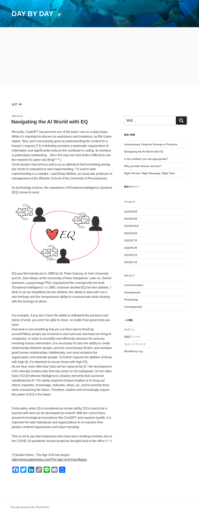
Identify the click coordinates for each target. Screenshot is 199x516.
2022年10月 (131, 225)
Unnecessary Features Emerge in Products (150, 144)
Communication (133, 285)
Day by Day (32, 14)
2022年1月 (130, 262)
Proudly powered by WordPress (29, 507)
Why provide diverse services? (143, 166)
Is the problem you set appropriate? (146, 158)
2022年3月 (130, 247)
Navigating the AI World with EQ (49, 122)
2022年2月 (130, 255)
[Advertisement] (99, 56)
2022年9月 (130, 233)
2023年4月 (130, 218)
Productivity (131, 299)
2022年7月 (130, 240)
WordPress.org (133, 351)
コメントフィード (135, 344)
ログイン (129, 329)
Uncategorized (133, 306)
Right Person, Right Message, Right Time (149, 173)
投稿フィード (132, 336)
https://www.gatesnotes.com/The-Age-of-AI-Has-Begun (49, 459)
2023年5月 (130, 211)
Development (132, 292)
